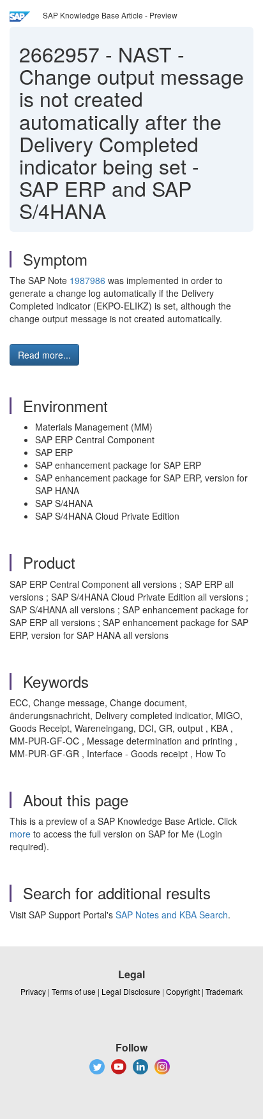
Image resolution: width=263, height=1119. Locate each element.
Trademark (224, 991)
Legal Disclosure (130, 991)
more (20, 833)
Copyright (183, 991)
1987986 (87, 280)
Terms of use (74, 991)
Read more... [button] (44, 354)
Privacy (33, 991)
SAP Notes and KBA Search (172, 914)
